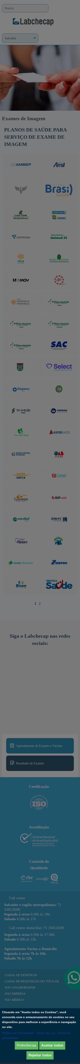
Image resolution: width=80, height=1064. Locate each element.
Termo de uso (46, 1033)
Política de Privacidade (18, 1033)
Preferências (26, 1045)
